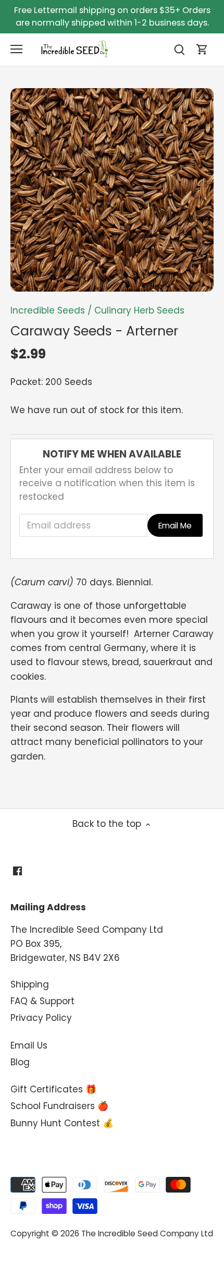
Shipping (29, 984)
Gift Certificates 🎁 (53, 1089)
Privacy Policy (41, 1018)
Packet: (26, 382)
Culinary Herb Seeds (139, 310)
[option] (112, 190)
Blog (20, 1062)
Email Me (175, 525)
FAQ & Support (42, 1001)
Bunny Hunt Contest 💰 (62, 1123)
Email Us (28, 1045)
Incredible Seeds (47, 310)
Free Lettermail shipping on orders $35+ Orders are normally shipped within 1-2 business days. (112, 16)
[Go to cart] (202, 49)
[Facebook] (17, 871)
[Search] (179, 49)
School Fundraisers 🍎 (59, 1106)
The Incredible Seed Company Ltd (147, 1233)
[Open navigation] (16, 49)
